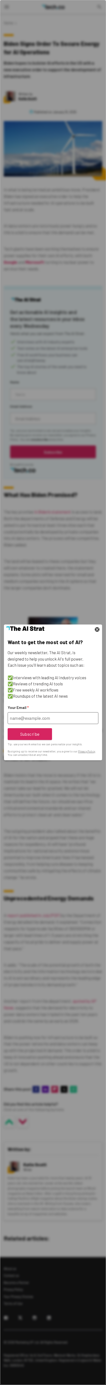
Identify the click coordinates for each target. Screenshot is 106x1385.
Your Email (18, 708)
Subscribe (30, 734)
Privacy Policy (86, 751)
